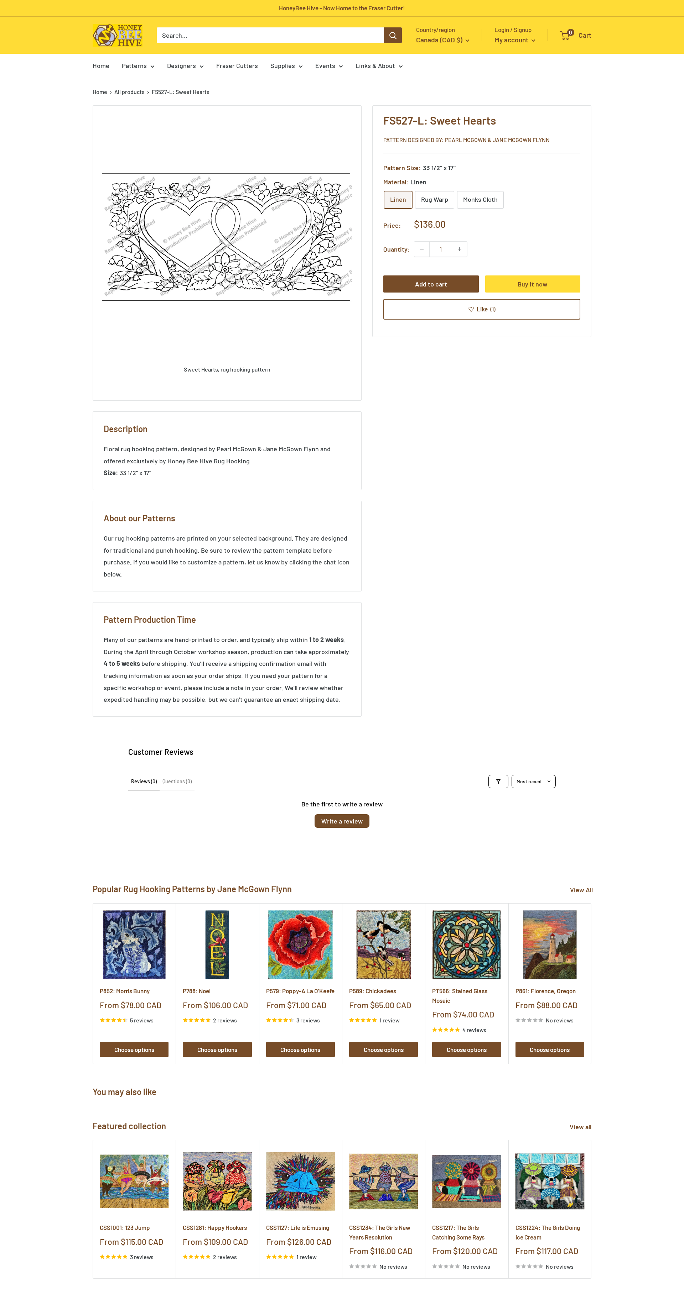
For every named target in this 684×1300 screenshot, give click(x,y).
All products (129, 91)
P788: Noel (197, 990)
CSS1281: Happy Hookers (215, 1227)
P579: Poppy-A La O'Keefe (300, 990)
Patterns (134, 65)
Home (101, 65)
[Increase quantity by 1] (459, 249)
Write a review (342, 821)
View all (581, 1127)
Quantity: (396, 249)
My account (512, 40)
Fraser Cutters (237, 65)
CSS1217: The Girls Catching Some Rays (458, 1232)
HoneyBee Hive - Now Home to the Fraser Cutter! (342, 7)
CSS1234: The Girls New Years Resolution (379, 1232)
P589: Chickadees (372, 990)
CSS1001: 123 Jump (125, 1227)
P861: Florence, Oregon (545, 990)
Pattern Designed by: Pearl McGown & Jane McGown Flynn (466, 139)
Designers (181, 65)
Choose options (134, 1049)
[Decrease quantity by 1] (421, 249)
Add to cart (431, 284)
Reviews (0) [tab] (144, 781)
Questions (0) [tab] (177, 781)
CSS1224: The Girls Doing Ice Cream (547, 1232)
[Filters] (498, 781)
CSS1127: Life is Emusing (297, 1227)
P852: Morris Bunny (125, 990)
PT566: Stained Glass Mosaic (459, 995)
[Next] (591, 983)
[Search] (393, 35)
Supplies (282, 65)
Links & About (375, 65)
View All (581, 890)
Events (325, 65)
